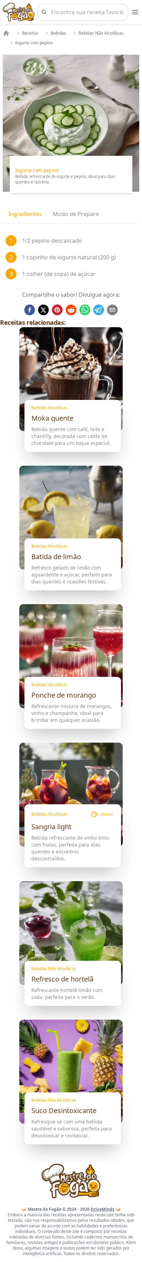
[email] (112, 309)
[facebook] (29, 309)
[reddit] (71, 309)
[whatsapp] (84, 309)
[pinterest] (57, 309)
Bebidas (58, 33)
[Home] (6, 33)
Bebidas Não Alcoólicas (101, 33)
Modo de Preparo (76, 214)
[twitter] (43, 309)
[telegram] (98, 309)
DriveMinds (102, 1209)
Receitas (30, 33)
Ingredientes (25, 214)
